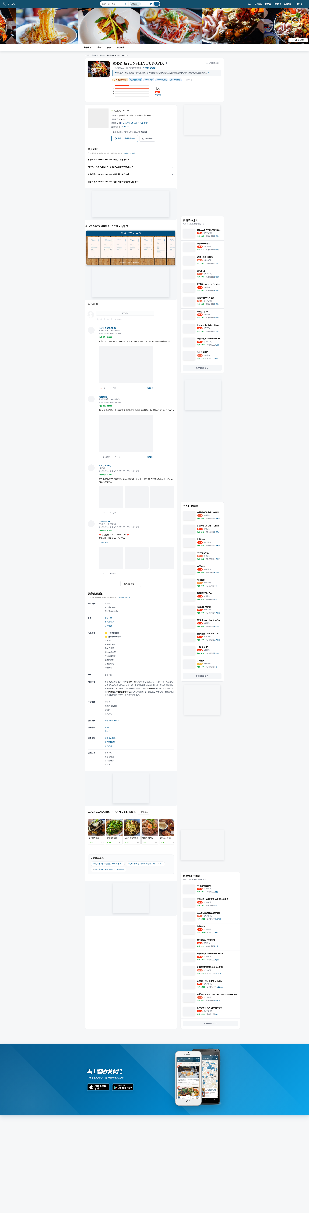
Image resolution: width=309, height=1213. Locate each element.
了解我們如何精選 (149, 68)
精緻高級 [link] (162, 80)
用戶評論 (93, 304)
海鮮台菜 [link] (108, 618)
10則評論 (157, 95)
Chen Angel (104, 521)
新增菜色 (144, 812)
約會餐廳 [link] (175, 80)
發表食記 (258, 4)
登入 (249, 4)
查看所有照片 (299, 40)
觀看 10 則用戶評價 (126, 138)
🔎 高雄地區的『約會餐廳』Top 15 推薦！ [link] (108, 869)
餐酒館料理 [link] (109, 622)
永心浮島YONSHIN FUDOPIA (138, 63)
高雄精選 (95, 55)
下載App (268, 4)
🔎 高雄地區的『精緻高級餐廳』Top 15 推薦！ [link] (145, 864)
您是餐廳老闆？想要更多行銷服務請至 (129, 132)
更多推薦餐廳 (201, 676)
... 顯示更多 (103, 542)
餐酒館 (102, 55)
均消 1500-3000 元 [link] (112, 721)
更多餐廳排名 (201, 368)
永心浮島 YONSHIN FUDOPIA (135, 123)
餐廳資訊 (87, 47)
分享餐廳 (149, 138)
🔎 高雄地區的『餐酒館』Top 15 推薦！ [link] (108, 864)
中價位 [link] (107, 727)
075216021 (124, 127)
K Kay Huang (105, 465)
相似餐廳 (120, 47)
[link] (212, 236)
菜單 (99, 47)
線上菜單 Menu (131, 233)
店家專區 (287, 4)
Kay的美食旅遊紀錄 (107, 328)
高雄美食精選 (121, 80)
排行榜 (299, 4)
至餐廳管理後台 (136, 262)
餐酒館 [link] (148, 80)
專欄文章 (277, 4)
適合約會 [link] (108, 746)
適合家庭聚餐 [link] (110, 742)
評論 (109, 47)
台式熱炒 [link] (108, 626)
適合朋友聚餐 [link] (110, 738)
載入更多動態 (129, 584)
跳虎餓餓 (103, 397)
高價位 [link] (107, 731)
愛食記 (87, 55)
